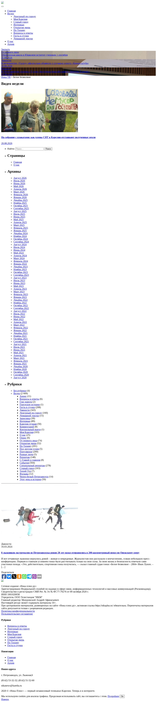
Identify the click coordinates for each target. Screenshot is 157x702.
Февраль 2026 (20, 194)
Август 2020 (20, 377)
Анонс (23, 396)
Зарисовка (25, 418)
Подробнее (113, 696)
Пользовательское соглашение (17, 614)
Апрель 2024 (20, 255)
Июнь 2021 (19, 350)
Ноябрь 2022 (20, 302)
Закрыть (5, 49)
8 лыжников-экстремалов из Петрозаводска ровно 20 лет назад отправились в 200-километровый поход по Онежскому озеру (70, 552)
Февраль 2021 (20, 361)
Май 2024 (18, 253)
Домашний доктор (23, 38)
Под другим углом (29, 449)
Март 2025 (19, 225)
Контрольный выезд (30, 429)
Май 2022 (18, 319)
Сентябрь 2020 (21, 374)
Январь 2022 (20, 330)
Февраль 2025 (20, 228)
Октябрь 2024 (20, 239)
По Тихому (19, 30)
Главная (11, 11)
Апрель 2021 (20, 355)
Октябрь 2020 (20, 372)
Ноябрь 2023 (20, 269)
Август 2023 (20, 277)
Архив (10, 44)
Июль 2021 (19, 347)
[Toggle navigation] (2, 6)
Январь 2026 (20, 197)
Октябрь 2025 (20, 205)
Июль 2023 (19, 280)
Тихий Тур (25, 471)
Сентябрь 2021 (21, 341)
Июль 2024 (19, 247)
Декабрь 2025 (20, 200)
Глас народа (26, 401)
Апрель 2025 (20, 222)
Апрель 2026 (20, 189)
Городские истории (30, 404)
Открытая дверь (21, 27)
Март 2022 (19, 325)
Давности (25, 410)
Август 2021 (20, 344)
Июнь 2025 (19, 216)
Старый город (20, 22)
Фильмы (24, 474)
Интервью (18, 24)
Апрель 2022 (20, 322)
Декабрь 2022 (20, 300)
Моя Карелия (20, 19)
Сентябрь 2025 (21, 208)
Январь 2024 (20, 264)
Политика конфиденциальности (18, 611)
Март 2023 (19, 291)
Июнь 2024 (19, 250)
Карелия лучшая (28, 424)
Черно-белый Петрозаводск (34, 476)
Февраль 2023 (20, 294)
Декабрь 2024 (20, 233)
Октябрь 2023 (20, 272)
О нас (10, 41)
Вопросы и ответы (23, 33)
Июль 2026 (19, 180)
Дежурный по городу (24, 16)
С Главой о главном (30, 460)
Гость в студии (21, 35)
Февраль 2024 (20, 261)
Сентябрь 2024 (21, 241)
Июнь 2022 (19, 316)
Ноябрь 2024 (20, 236)
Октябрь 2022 (20, 305)
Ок (122, 696)
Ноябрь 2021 (20, 336)
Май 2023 (18, 286)
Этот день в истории (30, 479)
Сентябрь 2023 (21, 275)
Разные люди (26, 454)
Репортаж (25, 457)
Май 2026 (18, 186)
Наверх (5, 699)
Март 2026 (19, 192)
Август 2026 (20, 178)
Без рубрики (19, 390)
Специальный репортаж (32, 465)
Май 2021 (18, 352)
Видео (10, 13)
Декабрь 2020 (20, 366)
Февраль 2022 (20, 327)
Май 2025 (18, 219)
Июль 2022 (19, 313)
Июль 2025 (19, 214)
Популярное (26, 451)
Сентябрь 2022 (21, 308)
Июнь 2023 (19, 283)
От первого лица (28, 440)
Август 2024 (20, 244)
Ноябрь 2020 (20, 369)
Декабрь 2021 (20, 333)
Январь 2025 (20, 230)
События (24, 462)
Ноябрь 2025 (20, 203)
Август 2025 (20, 211)
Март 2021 (19, 358)
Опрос (23, 437)
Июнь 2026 (19, 183)
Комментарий (27, 426)
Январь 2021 (20, 363)
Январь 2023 (20, 297)
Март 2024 (19, 258)
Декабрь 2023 (20, 266)
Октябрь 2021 (20, 338)
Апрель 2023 (20, 289)
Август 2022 (20, 311)
